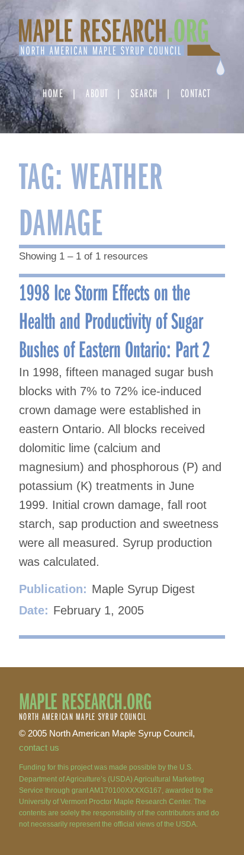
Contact (196, 92)
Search (144, 92)
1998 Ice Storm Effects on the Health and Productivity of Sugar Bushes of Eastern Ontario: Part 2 (114, 320)
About (97, 92)
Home (53, 92)
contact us (39, 747)
